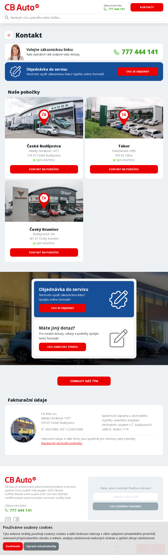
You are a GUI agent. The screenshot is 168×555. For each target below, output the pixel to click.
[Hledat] (7, 17)
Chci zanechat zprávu (62, 347)
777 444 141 (116, 9)
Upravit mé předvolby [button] (41, 546)
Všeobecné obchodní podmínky (61, 443)
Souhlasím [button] (13, 546)
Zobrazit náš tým (84, 381)
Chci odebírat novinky (125, 506)
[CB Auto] (22, 7)
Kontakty (147, 7)
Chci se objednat (137, 71)
